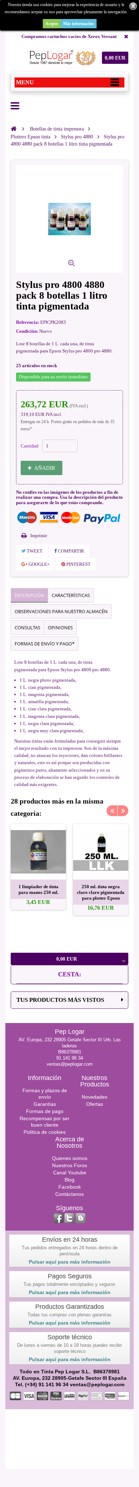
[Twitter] (69, 1218)
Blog (69, 1180)
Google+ (38, 564)
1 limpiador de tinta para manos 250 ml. (38, 889)
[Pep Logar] (61, 57)
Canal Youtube (69, 1172)
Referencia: (27, 322)
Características (71, 595)
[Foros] (81, 1218)
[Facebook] (58, 1218)
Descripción (29, 595)
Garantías (45, 1104)
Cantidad (29, 446)
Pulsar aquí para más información (69, 1262)
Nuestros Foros (69, 1165)
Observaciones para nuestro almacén (61, 611)
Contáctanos (69, 1194)
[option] (38, 867)
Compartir (70, 551)
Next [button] (123, 810)
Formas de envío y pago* (44, 643)
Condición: (27, 331)
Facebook (69, 1187)
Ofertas (94, 1104)
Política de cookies (45, 1132)
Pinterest (78, 564)
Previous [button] (112, 810)
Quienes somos (69, 1158)
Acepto (51, 23)
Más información (78, 23)
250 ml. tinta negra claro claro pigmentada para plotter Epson (100, 892)
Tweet (34, 551)
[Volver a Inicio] (13, 128)
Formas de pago (44, 1111)
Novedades (94, 1097)
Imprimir (38, 535)
